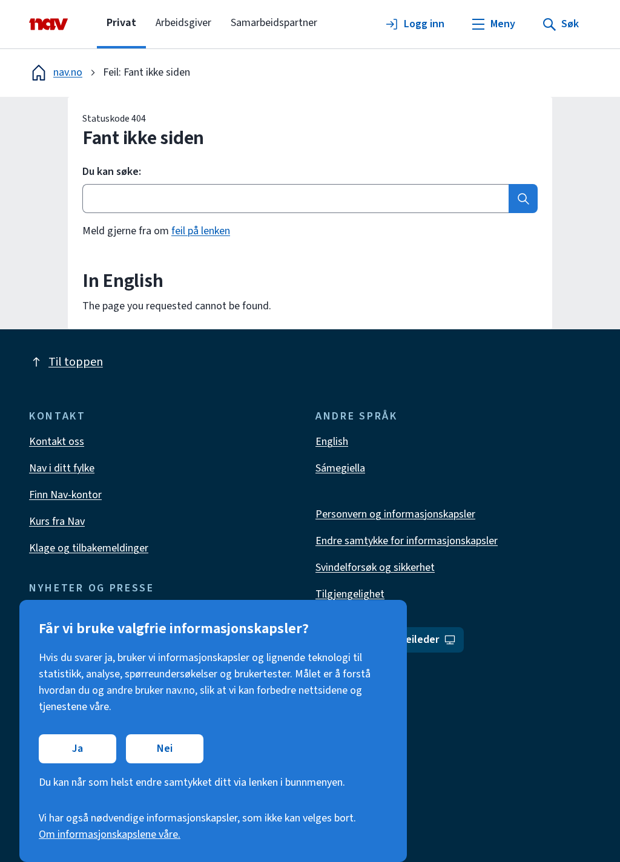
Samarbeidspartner (274, 22)
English (331, 441)
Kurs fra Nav (57, 521)
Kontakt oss (56, 441)
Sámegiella (340, 468)
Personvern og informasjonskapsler (395, 514)
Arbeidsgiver (183, 22)
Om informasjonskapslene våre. (109, 834)
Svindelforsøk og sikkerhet (375, 567)
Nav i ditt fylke (61, 468)
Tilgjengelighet (349, 594)
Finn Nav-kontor (65, 494)
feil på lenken (200, 231)
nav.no (67, 72)
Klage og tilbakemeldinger (88, 548)
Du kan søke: (111, 172)
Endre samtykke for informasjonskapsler (406, 540)
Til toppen (75, 362)
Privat (121, 22)
